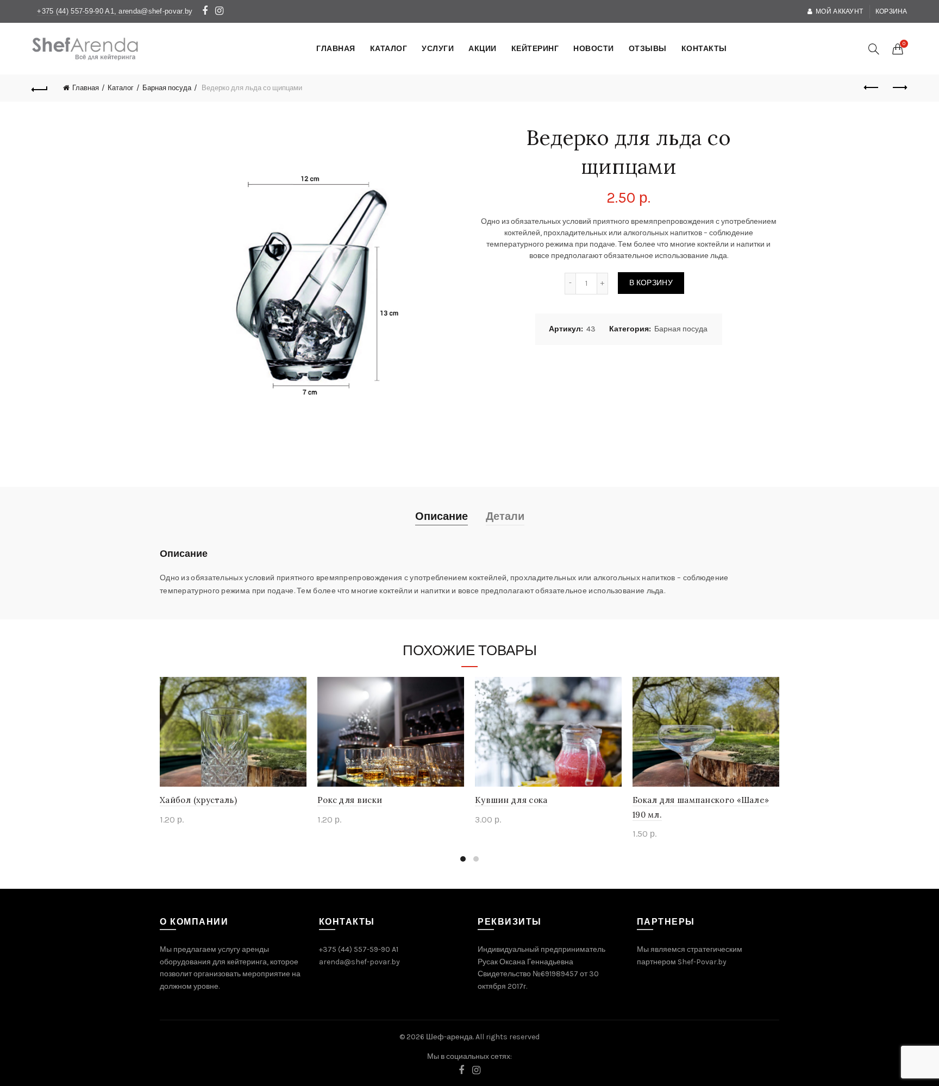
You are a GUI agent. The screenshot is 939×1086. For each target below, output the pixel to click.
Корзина (891, 11)
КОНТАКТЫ (704, 48)
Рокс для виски (349, 800)
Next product (899, 88)
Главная (85, 88)
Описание (441, 516)
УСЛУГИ (438, 48)
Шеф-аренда (449, 1036)
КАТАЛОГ (389, 48)
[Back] (39, 88)
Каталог (121, 88)
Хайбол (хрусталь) (198, 800)
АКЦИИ (482, 48)
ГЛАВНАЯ (335, 48)
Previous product (872, 88)
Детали (505, 516)
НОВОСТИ (593, 48)
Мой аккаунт (839, 11)
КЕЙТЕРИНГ (535, 48)
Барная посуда (166, 88)
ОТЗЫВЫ (648, 48)
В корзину (651, 282)
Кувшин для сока (511, 800)
